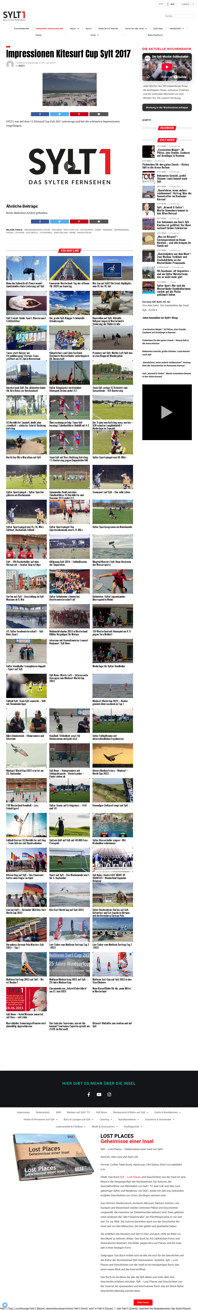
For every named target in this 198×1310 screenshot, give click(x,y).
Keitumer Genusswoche (49, 28)
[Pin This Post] (79, 114)
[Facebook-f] (89, 1094)
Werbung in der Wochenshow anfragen (167, 107)
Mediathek (175, 28)
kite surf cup (72, 230)
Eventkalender (21, 28)
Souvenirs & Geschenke (158, 1119)
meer (98, 230)
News (73, 28)
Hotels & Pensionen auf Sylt (39, 1119)
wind (73, 233)
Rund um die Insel (134, 28)
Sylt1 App (158, 28)
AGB (58, 1112)
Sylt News (101, 1112)
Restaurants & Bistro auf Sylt (129, 1112)
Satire (38, 35)
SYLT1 (22, 66)
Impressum (23, 1112)
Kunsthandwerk (127, 1119)
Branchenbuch (155, 35)
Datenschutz (43, 1112)
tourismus (46, 233)
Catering (104, 1119)
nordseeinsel (122, 230)
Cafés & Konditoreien (166, 1112)
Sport (89, 28)
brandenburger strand (37, 230)
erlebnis (57, 230)
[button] (69, 166)
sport (10, 233)
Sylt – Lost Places (130, 1177)
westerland (61, 233)
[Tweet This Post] (59, 114)
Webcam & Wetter (108, 28)
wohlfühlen (84, 233)
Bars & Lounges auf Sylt (77, 1119)
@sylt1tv (146, 120)
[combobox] (180, 16)
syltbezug (32, 233)
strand (20, 233)
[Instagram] (109, 1094)
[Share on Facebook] (40, 114)
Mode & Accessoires (103, 1126)
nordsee (108, 230)
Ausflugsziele (131, 1126)
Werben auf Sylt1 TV (78, 1112)
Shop (93, 35)
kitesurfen (87, 230)
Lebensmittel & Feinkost (69, 1126)
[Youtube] (99, 1094)
